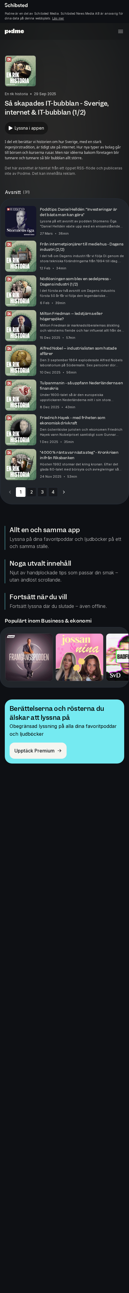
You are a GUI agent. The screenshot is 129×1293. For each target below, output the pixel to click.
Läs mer (58, 18)
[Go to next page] (64, 492)
